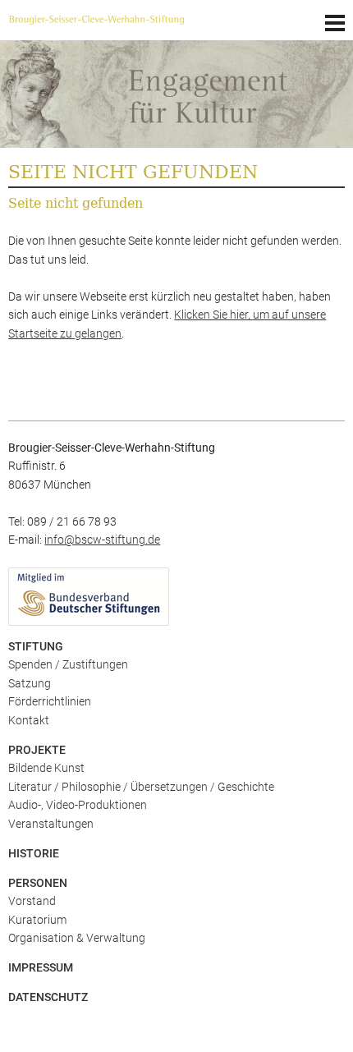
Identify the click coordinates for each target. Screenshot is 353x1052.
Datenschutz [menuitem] (48, 997)
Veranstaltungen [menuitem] (51, 823)
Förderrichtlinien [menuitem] (49, 701)
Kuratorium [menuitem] (37, 919)
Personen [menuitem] (37, 882)
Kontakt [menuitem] (28, 720)
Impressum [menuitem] (40, 967)
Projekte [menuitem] (37, 749)
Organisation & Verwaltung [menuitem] (76, 937)
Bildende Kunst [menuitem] (46, 767)
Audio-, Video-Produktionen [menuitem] (77, 804)
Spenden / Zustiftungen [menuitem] (68, 664)
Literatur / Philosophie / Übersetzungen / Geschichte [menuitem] (141, 786)
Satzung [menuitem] (29, 683)
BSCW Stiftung (115, 21)
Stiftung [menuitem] (35, 646)
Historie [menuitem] (33, 853)
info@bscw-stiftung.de (102, 539)
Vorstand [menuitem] (32, 900)
